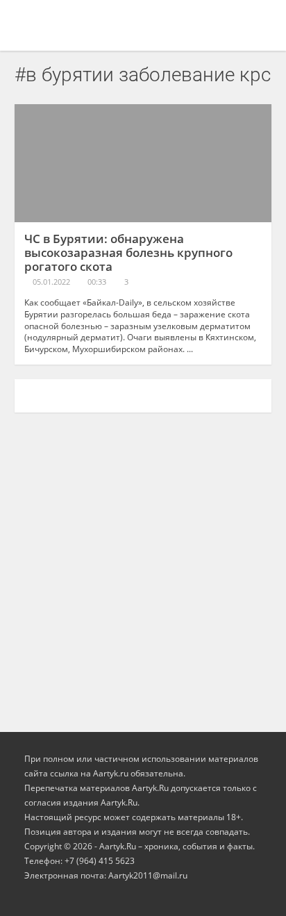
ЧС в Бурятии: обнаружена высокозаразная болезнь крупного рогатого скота (128, 252)
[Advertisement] (143, 565)
